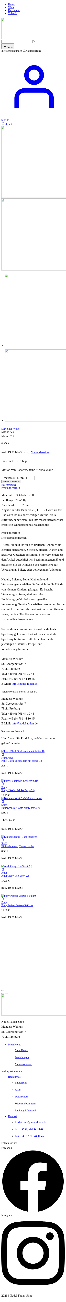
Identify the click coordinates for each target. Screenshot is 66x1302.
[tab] (33, 484)
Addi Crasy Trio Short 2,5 (15, 875)
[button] (6, 124)
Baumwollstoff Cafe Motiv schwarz (20, 807)
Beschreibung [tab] (8, 484)
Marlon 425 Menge (14, 477)
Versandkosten (40, 452)
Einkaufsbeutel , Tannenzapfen (17, 846)
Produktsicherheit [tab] (10, 487)
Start (3, 428)
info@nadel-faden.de (25, 683)
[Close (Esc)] (2, 990)
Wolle (16, 428)
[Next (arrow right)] (6, 993)
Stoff (4, 804)
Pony (4, 787)
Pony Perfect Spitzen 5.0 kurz (17, 905)
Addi (4, 872)
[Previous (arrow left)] (2, 993)
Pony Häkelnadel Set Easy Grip (18, 790)
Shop (10, 428)
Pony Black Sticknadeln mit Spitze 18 (21, 760)
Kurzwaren (7, 757)
